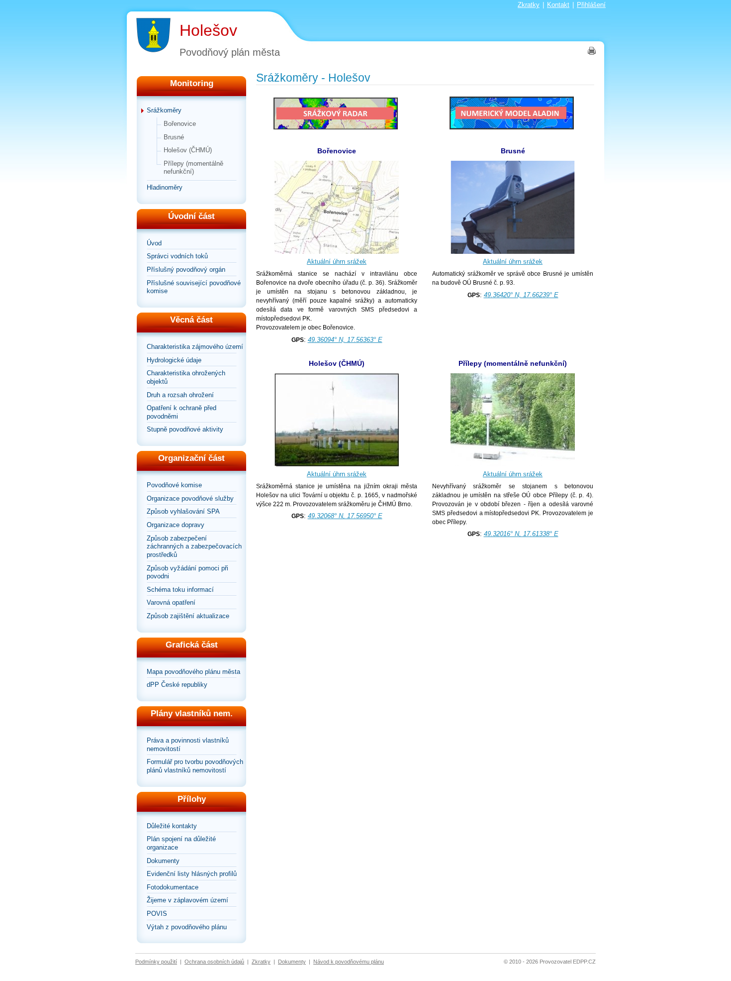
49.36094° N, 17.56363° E (345, 339)
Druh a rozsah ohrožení (180, 395)
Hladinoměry (165, 187)
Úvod (154, 243)
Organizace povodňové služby (190, 498)
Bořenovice (180, 123)
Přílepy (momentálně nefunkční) (193, 168)
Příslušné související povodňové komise (194, 287)
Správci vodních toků (177, 256)
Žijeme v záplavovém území (187, 900)
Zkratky (529, 4)
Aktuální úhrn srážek (336, 261)
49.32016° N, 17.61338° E (521, 534)
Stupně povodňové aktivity (185, 429)
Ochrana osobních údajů (214, 962)
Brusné (174, 137)
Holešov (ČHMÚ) (188, 150)
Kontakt (558, 4)
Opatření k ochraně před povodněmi (181, 412)
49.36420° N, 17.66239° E (521, 295)
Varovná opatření (171, 602)
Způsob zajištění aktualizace (188, 616)
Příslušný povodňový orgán (186, 269)
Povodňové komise (174, 485)
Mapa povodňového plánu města (193, 671)
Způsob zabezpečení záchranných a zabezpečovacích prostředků (194, 546)
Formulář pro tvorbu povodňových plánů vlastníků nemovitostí (195, 766)
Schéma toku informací (180, 589)
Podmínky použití (156, 962)
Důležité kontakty (172, 826)
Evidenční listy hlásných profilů (192, 873)
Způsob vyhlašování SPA (183, 511)
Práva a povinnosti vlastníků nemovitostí (188, 745)
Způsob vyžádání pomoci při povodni (187, 572)
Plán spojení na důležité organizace (181, 843)
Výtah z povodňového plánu (187, 927)
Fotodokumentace (172, 887)
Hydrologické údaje (174, 360)
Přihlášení (591, 4)
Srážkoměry (164, 110)
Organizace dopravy (175, 525)
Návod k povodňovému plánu (348, 962)
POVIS (157, 913)
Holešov (208, 30)
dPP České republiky (177, 684)
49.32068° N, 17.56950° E (345, 516)
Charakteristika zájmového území (195, 346)
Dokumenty (163, 861)
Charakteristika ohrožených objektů (186, 377)
